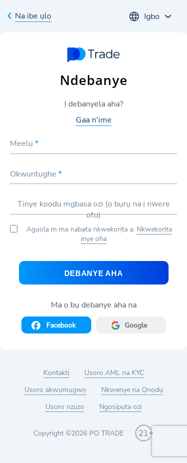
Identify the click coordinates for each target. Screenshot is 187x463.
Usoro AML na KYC (114, 373)
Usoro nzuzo (64, 407)
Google (136, 325)
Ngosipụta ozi (120, 407)
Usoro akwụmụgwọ (55, 389)
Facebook (61, 325)
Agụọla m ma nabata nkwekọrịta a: (99, 234)
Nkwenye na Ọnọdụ (132, 389)
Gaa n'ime (94, 120)
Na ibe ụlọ (33, 16)
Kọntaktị (56, 373)
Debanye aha (93, 273)
